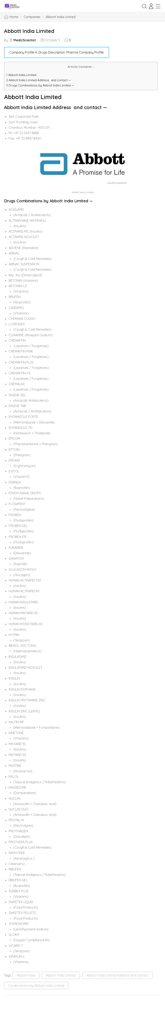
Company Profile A (23, 52)
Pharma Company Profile (85, 52)
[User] (151, 6)
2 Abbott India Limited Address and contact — (38, 80)
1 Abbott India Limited (21, 75)
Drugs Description (51, 52)
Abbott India (26, 975)
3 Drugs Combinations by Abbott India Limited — (40, 85)
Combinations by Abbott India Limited (36, 986)
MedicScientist (24, 40)
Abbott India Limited (29, 31)
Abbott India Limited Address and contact (118, 975)
